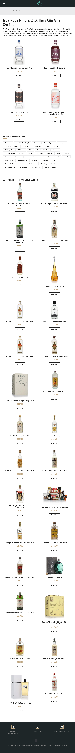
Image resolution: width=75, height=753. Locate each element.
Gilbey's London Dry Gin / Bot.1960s (19, 356)
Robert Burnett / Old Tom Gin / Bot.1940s (19, 204)
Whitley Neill (23, 167)
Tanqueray (46, 160)
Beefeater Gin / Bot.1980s (54, 694)
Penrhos (67, 153)
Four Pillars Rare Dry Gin (19, 112)
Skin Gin (66, 157)
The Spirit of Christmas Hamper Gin (54, 507)
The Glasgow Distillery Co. (48, 164)
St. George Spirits (22, 160)
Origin (58, 153)
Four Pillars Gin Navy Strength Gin (19, 68)
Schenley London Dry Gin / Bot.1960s (54, 240)
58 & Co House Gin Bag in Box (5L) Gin (20, 401)
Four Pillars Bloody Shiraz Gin (55, 68)
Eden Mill (56, 146)
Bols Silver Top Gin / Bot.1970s (54, 392)
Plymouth (18, 157)
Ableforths (8, 143)
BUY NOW (19, 75)
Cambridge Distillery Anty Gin (54, 322)
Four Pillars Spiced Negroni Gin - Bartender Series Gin (55, 113)
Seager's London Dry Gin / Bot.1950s (54, 436)
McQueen (40, 153)
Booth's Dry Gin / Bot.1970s (20, 436)
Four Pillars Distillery (42, 150)
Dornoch (25, 146)
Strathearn (35, 160)
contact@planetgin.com (61, 731)
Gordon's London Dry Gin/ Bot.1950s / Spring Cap (20, 241)
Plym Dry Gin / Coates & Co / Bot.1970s (20, 507)
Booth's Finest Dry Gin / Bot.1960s (54, 471)
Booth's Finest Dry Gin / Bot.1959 (54, 659)
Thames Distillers (10, 164)
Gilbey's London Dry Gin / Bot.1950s (19, 322)
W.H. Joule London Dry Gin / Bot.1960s (19, 471)
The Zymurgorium (10, 167)
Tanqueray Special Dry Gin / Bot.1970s (19, 613)
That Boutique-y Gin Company (27, 164)
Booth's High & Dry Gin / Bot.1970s (54, 204)
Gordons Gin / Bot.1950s (20, 277)
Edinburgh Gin (9, 150)
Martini (21, 153)
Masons (30, 153)
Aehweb (22, 745)
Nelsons (49, 153)
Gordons (55, 150)
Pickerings (8, 157)
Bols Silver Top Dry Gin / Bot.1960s (54, 543)
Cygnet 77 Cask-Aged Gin (54, 286)
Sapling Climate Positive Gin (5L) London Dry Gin (54, 623)
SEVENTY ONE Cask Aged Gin (20, 703)
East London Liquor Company (41, 146)
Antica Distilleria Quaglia (22, 143)
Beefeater (36, 143)
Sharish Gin (46, 157)
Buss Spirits (62, 143)
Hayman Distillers (10, 153)
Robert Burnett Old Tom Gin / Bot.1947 (19, 578)
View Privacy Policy (46, 745)
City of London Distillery (11, 146)
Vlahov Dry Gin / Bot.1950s (20, 659)
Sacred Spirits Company (32, 157)
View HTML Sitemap (32, 745)
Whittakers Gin (35, 167)
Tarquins (55, 160)
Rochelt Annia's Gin (54, 578)
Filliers (30, 150)
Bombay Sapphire (49, 143)
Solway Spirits (9, 160)
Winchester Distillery (50, 167)
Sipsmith (56, 157)
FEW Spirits (21, 150)
